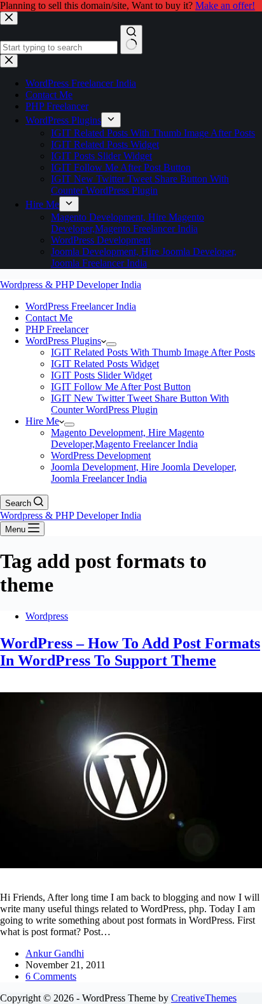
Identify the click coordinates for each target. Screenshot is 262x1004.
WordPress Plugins (63, 340)
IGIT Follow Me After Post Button (121, 386)
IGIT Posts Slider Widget (101, 375)
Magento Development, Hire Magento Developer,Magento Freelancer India (127, 438)
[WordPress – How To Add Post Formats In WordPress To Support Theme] (131, 875)
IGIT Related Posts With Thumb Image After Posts (153, 352)
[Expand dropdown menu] (111, 344)
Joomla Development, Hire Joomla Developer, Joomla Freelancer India (144, 473)
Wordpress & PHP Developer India (70, 284)
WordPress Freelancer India (80, 306)
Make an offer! (225, 5)
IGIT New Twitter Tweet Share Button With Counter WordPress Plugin (140, 404)
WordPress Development (101, 455)
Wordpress (46, 616)
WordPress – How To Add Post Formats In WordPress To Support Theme (130, 652)
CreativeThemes (204, 998)
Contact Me (48, 317)
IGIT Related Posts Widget (105, 363)
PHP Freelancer (56, 329)
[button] (103, 340)
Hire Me (42, 421)
